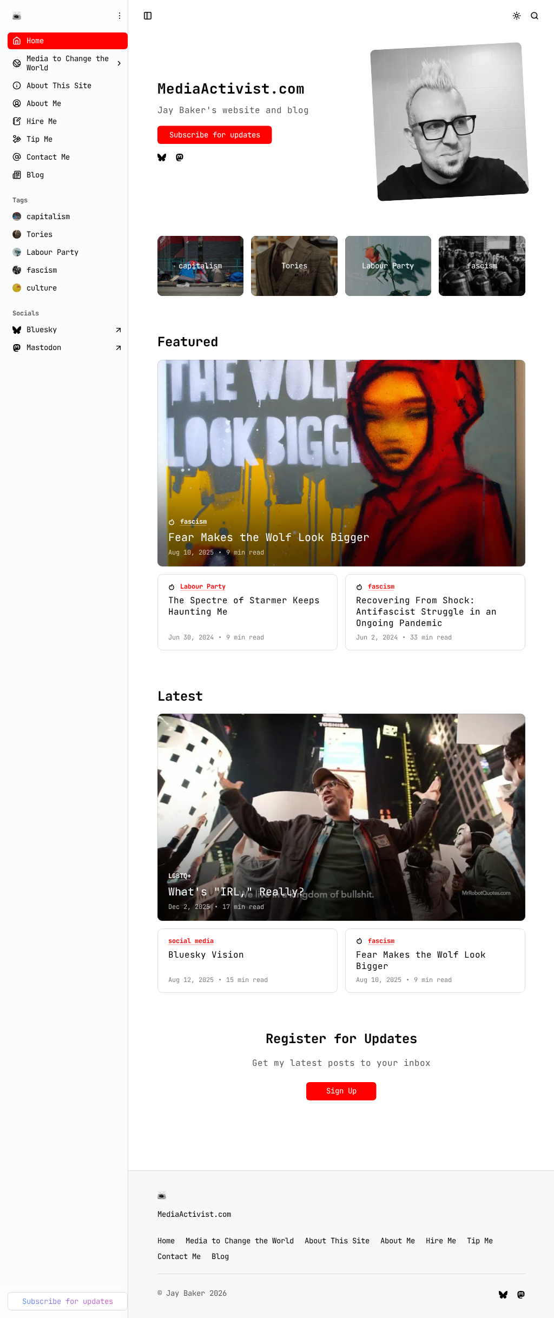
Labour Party (203, 587)
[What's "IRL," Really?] (341, 817)
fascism (193, 522)
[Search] (534, 15)
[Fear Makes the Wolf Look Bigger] (341, 463)
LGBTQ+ (179, 876)
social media (191, 941)
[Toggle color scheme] (517, 15)
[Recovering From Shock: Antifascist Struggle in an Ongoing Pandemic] (435, 612)
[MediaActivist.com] (16, 15)
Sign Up (341, 1091)
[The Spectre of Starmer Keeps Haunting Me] (247, 612)
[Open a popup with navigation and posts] (148, 15)
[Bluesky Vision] (247, 960)
